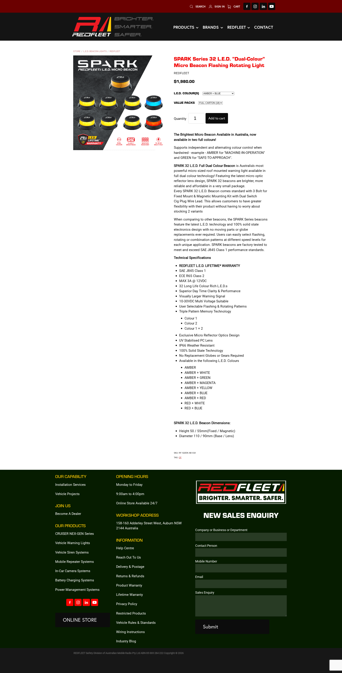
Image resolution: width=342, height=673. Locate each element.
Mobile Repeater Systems (74, 561)
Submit (210, 626)
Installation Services (70, 484)
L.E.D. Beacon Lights (95, 51)
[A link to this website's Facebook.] (246, 6)
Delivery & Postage (130, 566)
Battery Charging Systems (74, 580)
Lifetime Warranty (129, 594)
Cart (236, 6)
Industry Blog (126, 641)
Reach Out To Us (128, 557)
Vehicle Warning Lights (72, 543)
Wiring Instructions (130, 632)
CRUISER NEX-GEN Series (74, 533)
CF (180, 457)
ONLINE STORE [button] (80, 620)
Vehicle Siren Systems (72, 552)
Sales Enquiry (204, 592)
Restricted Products (131, 613)
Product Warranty (129, 585)
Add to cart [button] (216, 118)
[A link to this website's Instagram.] (255, 6)
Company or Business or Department (221, 530)
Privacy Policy (126, 604)
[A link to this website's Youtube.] (271, 6)
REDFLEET (115, 51)
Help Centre (125, 548)
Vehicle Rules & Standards (136, 622)
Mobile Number (206, 561)
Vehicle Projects (67, 494)
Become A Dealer (68, 513)
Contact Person (206, 545)
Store (76, 51)
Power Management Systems (77, 589)
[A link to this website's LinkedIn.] (263, 6)
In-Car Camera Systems (72, 571)
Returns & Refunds (130, 576)
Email (199, 577)
